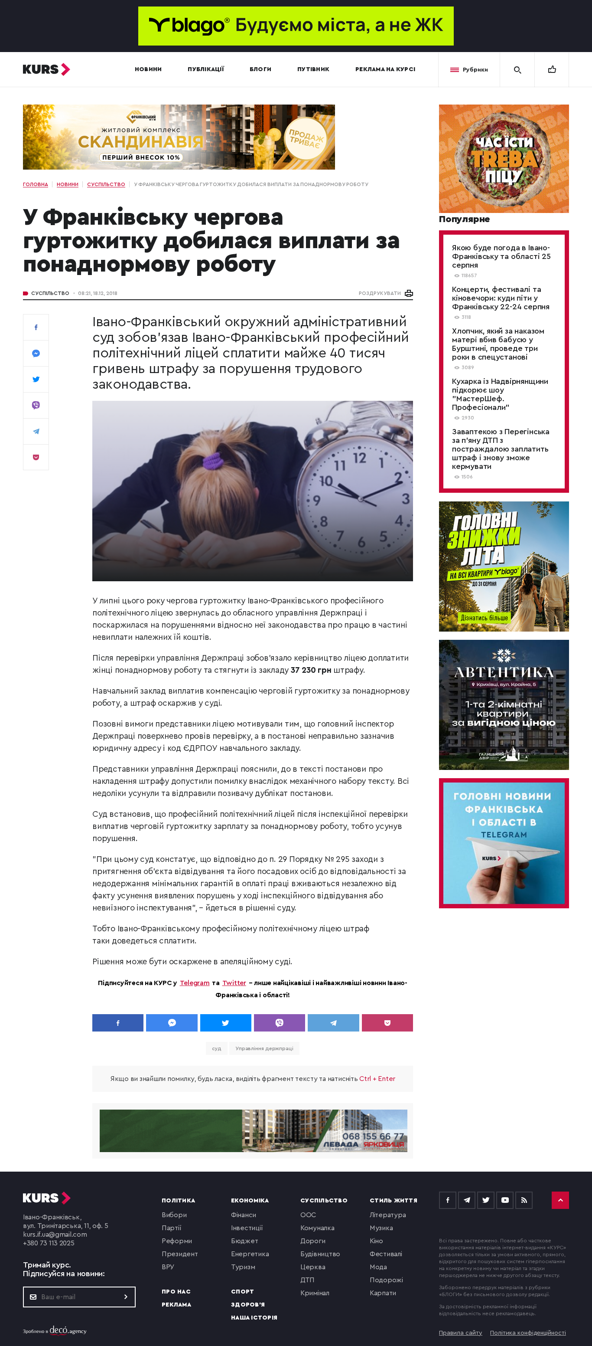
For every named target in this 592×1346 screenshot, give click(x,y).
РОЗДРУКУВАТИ (380, 293)
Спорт (242, 1292)
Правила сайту (460, 1333)
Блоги (260, 69)
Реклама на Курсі (385, 69)
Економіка (250, 1201)
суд (216, 1048)
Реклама (176, 1305)
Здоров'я (248, 1305)
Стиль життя (393, 1201)
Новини (148, 69)
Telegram (195, 982)
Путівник (313, 69)
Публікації (206, 69)
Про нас (176, 1292)
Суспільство (50, 293)
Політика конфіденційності (528, 1333)
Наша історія (254, 1318)
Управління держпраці (264, 1048)
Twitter (234, 982)
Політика (178, 1201)
